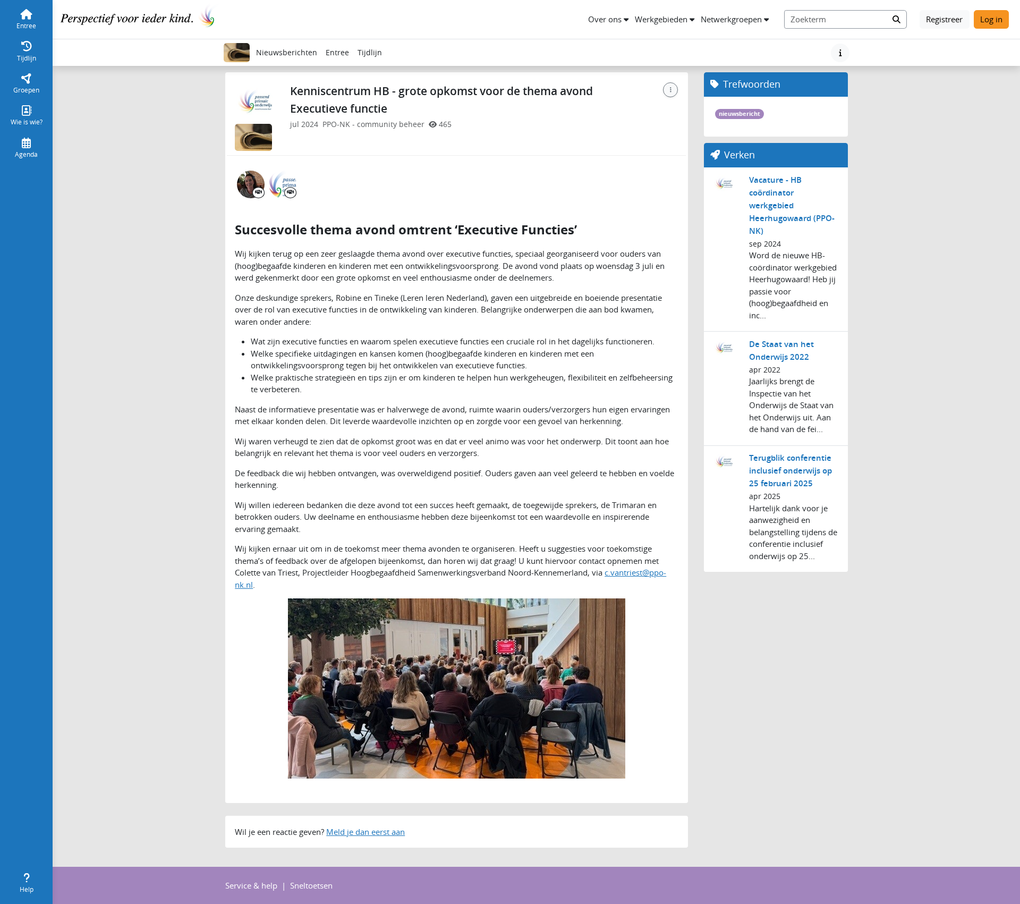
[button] (608, 19)
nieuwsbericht (739, 113)
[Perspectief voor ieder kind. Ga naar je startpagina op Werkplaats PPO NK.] (140, 18)
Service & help (251, 885)
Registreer (944, 19)
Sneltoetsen (311, 885)
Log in (991, 19)
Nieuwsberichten (286, 52)
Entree (337, 52)
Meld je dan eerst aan (365, 831)
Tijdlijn (371, 55)
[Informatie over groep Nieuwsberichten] (840, 53)
